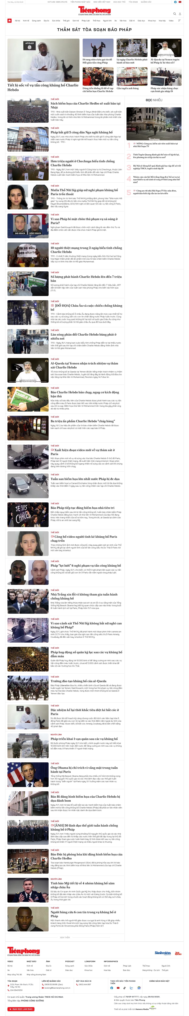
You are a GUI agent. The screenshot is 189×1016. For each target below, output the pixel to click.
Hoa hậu (162, 21)
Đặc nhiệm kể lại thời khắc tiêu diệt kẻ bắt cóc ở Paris (85, 712)
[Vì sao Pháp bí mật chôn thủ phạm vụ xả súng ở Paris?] (28, 226)
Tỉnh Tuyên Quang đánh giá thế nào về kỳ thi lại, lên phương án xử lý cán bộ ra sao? (156, 156)
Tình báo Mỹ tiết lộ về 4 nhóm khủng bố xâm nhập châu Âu (83, 885)
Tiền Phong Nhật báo (80, 2)
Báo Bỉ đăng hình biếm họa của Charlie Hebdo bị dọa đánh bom (85, 799)
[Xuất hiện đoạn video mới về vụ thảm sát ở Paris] (28, 457)
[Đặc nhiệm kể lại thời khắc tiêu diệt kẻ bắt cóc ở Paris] (28, 717)
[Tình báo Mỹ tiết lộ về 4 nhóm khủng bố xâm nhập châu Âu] (28, 890)
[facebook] (175, 2)
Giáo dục (141, 21)
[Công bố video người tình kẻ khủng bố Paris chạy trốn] (28, 543)
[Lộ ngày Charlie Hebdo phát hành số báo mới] (132, 48)
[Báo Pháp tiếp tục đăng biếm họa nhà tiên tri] (28, 514)
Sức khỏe (56, 21)
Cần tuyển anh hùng (128, 88)
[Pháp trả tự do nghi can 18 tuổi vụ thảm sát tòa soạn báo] (28, 977)
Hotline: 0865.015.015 (57, 2)
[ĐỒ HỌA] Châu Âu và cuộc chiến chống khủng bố (86, 308)
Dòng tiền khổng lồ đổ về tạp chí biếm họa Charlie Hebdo (98, 90)
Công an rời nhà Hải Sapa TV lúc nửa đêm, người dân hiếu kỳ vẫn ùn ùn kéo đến (155, 192)
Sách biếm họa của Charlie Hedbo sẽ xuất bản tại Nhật (85, 105)
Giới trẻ (76, 21)
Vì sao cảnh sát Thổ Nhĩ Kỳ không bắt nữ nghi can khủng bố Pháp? (86, 625)
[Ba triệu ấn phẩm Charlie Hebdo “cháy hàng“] (28, 428)
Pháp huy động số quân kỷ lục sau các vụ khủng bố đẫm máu (86, 654)
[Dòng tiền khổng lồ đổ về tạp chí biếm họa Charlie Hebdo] (98, 76)
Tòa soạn (133, 2)
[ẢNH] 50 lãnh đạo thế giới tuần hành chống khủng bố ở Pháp (84, 827)
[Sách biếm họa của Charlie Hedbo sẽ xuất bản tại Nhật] (28, 110)
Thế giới (66, 21)
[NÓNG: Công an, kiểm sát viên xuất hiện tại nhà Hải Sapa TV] (154, 123)
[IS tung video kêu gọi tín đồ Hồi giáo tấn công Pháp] (98, 48)
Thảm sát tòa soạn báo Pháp (94, 29)
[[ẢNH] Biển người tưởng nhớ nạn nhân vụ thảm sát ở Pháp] (28, 948)
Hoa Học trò (119, 2)
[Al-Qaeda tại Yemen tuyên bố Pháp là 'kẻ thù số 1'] (166, 48)
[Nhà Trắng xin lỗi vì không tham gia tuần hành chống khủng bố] (28, 601)
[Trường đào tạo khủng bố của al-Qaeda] (28, 688)
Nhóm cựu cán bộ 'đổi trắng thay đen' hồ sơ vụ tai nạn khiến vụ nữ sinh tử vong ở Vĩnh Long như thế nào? (156, 180)
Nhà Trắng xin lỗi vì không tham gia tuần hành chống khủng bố (84, 596)
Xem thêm (179, 21)
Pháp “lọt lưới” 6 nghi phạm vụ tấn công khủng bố (86, 565)
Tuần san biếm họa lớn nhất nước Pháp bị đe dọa (85, 479)
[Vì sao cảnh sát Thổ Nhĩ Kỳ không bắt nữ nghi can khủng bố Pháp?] (28, 630)
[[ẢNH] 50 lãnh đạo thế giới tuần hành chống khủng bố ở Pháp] (28, 832)
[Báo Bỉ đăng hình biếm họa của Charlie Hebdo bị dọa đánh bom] (28, 803)
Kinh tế (26, 21)
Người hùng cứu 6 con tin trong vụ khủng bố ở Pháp (83, 914)
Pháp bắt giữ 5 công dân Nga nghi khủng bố (82, 132)
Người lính (107, 21)
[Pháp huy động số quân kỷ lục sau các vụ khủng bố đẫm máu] (28, 659)
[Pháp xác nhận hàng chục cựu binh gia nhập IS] (166, 76)
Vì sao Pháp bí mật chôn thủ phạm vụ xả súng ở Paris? (84, 221)
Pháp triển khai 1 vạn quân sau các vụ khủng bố (84, 739)
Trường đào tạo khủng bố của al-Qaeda (78, 681)
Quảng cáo (146, 2)
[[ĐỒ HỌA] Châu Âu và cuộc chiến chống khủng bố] (28, 312)
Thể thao (96, 21)
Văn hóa (123, 21)
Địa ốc (46, 21)
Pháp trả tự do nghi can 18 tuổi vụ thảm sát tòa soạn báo (84, 972)
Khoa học (152, 21)
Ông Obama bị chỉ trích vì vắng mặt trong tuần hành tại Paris (84, 770)
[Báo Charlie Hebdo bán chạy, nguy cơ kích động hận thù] (28, 399)
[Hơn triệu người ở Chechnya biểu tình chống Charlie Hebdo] (28, 168)
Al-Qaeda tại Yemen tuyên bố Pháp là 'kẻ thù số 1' (165, 61)
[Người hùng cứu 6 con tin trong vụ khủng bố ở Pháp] (28, 919)
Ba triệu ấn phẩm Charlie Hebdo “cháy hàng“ (83, 421)
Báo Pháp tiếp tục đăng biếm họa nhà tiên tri (82, 508)
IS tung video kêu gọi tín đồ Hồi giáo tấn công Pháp (97, 61)
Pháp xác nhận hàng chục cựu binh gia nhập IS (164, 90)
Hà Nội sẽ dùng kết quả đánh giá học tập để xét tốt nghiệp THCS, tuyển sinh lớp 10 (157, 167)
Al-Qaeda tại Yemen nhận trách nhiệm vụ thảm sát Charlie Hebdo (84, 365)
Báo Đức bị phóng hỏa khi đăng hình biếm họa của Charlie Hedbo (86, 856)
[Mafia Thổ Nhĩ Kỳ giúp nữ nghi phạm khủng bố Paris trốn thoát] (28, 197)
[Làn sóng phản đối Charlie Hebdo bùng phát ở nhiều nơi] (28, 341)
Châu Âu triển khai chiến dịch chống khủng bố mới (84, 1001)
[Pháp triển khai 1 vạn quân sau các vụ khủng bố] (28, 745)
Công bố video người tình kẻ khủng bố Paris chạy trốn (84, 539)
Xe (116, 21)
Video (171, 21)
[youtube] (180, 2)
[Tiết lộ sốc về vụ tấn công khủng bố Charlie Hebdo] (43, 60)
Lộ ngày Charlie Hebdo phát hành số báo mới (132, 61)
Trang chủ (9, 21)
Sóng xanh (36, 21)
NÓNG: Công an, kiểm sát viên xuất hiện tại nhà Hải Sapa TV (155, 145)
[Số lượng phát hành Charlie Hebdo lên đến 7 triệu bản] (28, 283)
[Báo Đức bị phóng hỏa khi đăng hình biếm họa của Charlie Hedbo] (28, 861)
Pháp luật (86, 21)
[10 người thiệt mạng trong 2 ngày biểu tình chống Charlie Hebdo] (28, 254)
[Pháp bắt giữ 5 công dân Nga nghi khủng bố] (28, 139)
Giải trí (132, 21)
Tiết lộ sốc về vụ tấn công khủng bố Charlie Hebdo (42, 87)
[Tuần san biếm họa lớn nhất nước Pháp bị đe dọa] (28, 486)
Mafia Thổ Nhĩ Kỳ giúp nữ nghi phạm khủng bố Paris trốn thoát (84, 192)
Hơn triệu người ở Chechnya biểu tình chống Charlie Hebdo (83, 163)
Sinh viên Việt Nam (101, 2)
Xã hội (17, 21)
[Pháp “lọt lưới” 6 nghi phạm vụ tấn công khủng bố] (28, 572)
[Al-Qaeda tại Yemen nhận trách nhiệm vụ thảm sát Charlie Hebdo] (28, 370)
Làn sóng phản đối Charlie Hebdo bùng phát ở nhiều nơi (83, 336)
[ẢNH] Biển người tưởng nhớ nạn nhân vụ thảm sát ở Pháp (86, 943)
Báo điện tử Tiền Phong (94, 10)
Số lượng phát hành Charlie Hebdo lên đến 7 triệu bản (86, 279)
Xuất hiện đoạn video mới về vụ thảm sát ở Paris (83, 452)
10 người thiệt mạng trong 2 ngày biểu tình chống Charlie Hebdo (86, 250)
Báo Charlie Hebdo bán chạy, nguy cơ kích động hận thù (85, 394)
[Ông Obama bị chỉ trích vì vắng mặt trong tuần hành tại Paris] (28, 774)
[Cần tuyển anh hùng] (132, 76)
